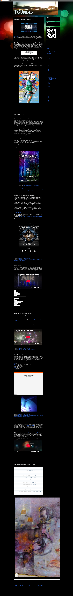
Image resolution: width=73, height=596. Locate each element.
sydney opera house (30, 308)
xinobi (27, 416)
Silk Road (34, 190)
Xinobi (15, 367)
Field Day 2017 (27, 349)
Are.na (48, 48)
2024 (48, 66)
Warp (34, 325)
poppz (32, 190)
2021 (48, 70)
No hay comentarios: (27, 258)
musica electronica (24, 190)
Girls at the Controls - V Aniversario (23, 19)
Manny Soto (19, 190)
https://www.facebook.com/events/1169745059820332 (30, 216)
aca (42, 325)
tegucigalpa (16, 260)
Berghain (37, 432)
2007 (48, 101)
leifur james (41, 415)
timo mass (24, 416)
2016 (48, 89)
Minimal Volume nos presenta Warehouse (24, 195)
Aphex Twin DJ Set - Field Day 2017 (23, 313)
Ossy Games (29, 190)
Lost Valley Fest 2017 (19, 114)
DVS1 (28, 432)
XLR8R (29, 416)
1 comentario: (26, 188)
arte (19, 189)
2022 (48, 69)
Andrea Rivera (20, 211)
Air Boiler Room (18, 265)
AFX (18, 349)
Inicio (30, 585)
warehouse (23, 260)
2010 (48, 97)
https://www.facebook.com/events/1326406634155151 (29, 69)
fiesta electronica (28, 189)
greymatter (30, 415)
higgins (33, 415)
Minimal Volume (32, 199)
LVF (16, 190)
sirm (37, 190)
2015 (48, 90)
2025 (48, 65)
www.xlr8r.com (23, 360)
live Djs (38, 189)
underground (19, 260)
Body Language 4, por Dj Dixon (29, 425)
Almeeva (15, 369)
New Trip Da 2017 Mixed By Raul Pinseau (24, 464)
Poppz (19, 212)
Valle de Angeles (40, 190)
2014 (48, 92)
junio (49, 83)
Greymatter (15, 365)
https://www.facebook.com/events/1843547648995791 (31, 185)
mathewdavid (16, 416)
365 (17, 259)
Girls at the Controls (17, 36)
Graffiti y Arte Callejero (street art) (52, 51)
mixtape (19, 416)
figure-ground (26, 415)
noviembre (50, 77)
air (17, 308)
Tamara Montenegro (25, 62)
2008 (48, 100)
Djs (23, 259)
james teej (37, 415)
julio (49, 82)
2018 (48, 74)
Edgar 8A (24, 189)
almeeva (21, 415)
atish (23, 415)
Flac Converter (49, 53)
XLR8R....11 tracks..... (19, 354)
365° (39, 209)
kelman (35, 189)
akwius (18, 415)
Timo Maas (15, 364)
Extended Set (17, 422)
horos (35, 415)
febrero (49, 87)
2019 (48, 73)
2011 (48, 96)
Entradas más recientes (18, 585)
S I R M (49, 58)
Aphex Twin (20, 349)
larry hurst (33, 259)
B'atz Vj (22, 189)
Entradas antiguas (40, 585)
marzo (49, 86)
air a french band (20, 308)
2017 (18, 189)
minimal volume (38, 259)
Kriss (27, 38)
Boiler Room (25, 308)
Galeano (33, 189)
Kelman (15, 212)
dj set (23, 349)
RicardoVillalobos (38, 60)
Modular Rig (31, 349)
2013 (48, 93)
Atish (15, 363)
